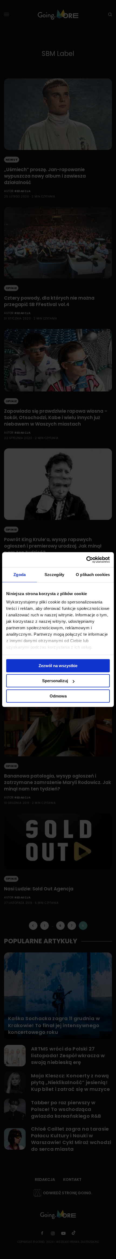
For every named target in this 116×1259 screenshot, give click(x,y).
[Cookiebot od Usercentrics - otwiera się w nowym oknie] (86, 559)
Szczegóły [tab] (54, 574)
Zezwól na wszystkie (58, 665)
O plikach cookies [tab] (93, 574)
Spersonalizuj (55, 680)
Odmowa (58, 696)
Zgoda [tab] (19, 574)
